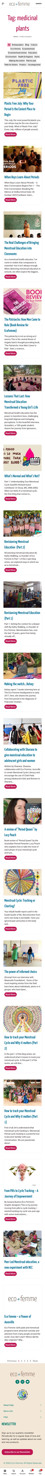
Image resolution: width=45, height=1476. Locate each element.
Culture (34, 45)
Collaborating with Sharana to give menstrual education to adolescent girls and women (20, 755)
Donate (39, 3)
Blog (27, 45)
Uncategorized (34, 65)
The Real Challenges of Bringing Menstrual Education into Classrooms (21, 248)
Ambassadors (17, 45)
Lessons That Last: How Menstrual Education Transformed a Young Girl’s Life (21, 402)
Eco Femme (16, 49)
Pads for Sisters (11, 65)
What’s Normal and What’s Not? (22, 476)
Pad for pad (31, 61)
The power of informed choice (20, 972)
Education (32, 53)
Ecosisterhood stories (17, 53)
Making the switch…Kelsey (19, 684)
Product (22, 65)
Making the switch (17, 61)
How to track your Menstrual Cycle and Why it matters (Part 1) (21, 1116)
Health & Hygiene (25, 57)
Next (35, 1360)
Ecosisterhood (28, 49)
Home (15, 37)
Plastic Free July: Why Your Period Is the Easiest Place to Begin (19, 109)
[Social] (17, 1382)
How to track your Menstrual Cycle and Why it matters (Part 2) (21, 1043)
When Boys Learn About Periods (21, 177)
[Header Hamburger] (3, 3)
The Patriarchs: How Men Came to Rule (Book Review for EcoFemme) (22, 325)
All (9, 45)
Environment (11, 57)
